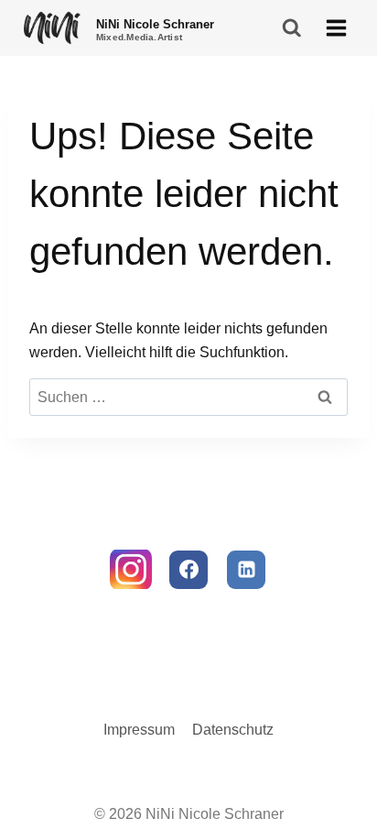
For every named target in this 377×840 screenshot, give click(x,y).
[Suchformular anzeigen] (292, 28)
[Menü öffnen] (336, 27)
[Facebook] (188, 570)
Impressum (139, 729)
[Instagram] (131, 570)
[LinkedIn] (246, 570)
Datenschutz (233, 729)
